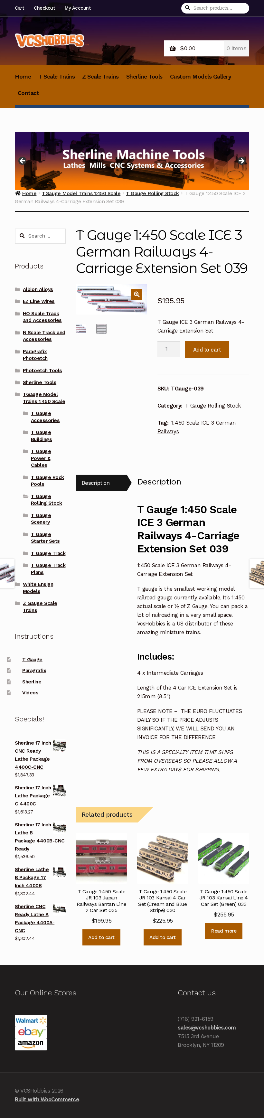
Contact (28, 93)
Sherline (31, 682)
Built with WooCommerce (47, 1099)
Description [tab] (95, 483)
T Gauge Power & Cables (41, 458)
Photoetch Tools (42, 370)
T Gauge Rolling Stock (213, 405)
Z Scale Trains (100, 76)
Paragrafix (34, 670)
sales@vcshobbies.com (207, 1027)
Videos (30, 693)
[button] (136, 294)
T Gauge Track (48, 553)
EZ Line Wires (39, 301)
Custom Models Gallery (200, 76)
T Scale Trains (56, 76)
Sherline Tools (144, 76)
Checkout (44, 8)
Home (23, 76)
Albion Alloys (38, 289)
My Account (77, 8)
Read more (223, 931)
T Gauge (32, 659)
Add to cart (207, 349)
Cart (19, 8)
